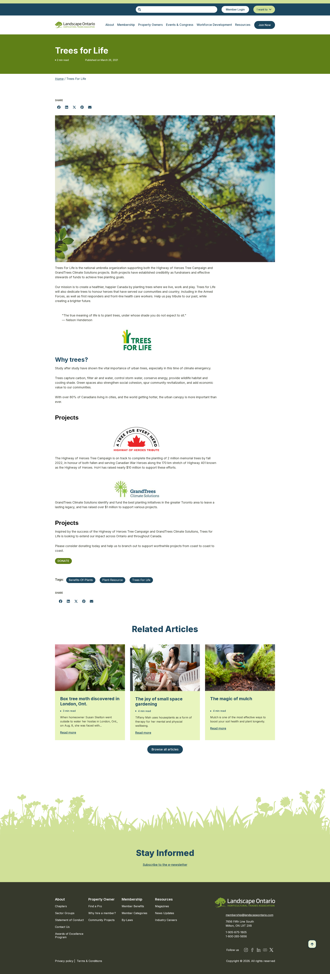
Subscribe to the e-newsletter (165, 864)
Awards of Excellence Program (69, 935)
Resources (164, 899)
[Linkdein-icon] (259, 950)
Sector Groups (64, 913)
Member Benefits (133, 906)
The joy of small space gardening (159, 701)
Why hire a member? (102, 913)
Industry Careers (166, 920)
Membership (132, 899)
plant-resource (112, 580)
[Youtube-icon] (265, 950)
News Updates (164, 913)
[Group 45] (271, 950)
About (60, 899)
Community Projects (101, 920)
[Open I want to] (270, 9)
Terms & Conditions (89, 961)
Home (59, 79)
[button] (59, 107)
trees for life (141, 580)
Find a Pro (95, 906)
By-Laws (127, 920)
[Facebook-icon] (252, 950)
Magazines (162, 906)
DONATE (63, 561)
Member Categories (134, 913)
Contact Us (62, 927)
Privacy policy (64, 961)
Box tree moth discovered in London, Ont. (89, 701)
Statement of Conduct (69, 920)
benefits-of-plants (81, 580)
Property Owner (101, 899)
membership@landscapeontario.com (249, 915)
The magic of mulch (231, 698)
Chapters (61, 906)
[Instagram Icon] (246, 950)
